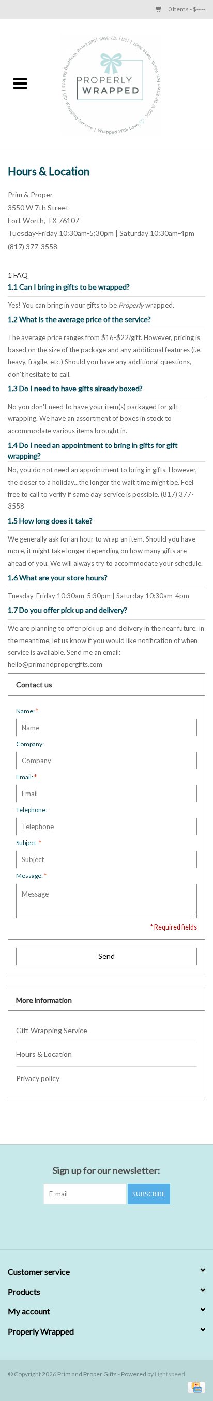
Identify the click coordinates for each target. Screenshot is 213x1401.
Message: (31, 876)
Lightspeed (170, 1374)
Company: (30, 744)
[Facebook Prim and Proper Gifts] (97, 1225)
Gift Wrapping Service (51, 1030)
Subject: (28, 843)
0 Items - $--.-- (186, 9)
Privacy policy (37, 1078)
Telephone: (31, 810)
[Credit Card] (194, 1387)
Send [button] (106, 956)
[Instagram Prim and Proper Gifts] (116, 1225)
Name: (27, 711)
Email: (26, 777)
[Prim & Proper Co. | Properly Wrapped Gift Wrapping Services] (127, 84)
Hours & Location (44, 1054)
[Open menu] (20, 83)
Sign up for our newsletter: (106, 1170)
